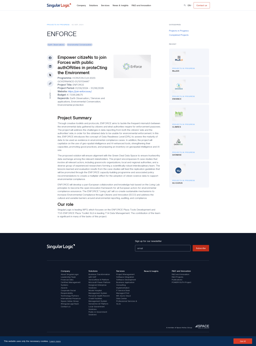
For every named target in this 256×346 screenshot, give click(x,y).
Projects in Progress (58, 25)
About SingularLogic (70, 274)
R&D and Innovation (180, 274)
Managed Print (122, 293)
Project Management (125, 274)
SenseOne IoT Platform (98, 304)
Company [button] (81, 5)
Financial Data (67, 279)
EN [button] (189, 5)
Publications (177, 279)
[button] (185, 5)
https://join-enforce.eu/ (80, 91)
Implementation (122, 288)
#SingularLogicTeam (70, 304)
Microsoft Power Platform (99, 282)
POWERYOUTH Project (181, 282)
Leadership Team (68, 277)
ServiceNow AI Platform (99, 279)
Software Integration (125, 277)
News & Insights (120, 5)
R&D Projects (177, 277)
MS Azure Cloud (123, 296)
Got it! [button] (243, 341)
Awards (64, 288)
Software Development (126, 279)
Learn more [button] (55, 341)
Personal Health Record (99, 296)
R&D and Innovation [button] (141, 5)
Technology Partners (70, 296)
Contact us (65, 306)
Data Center (121, 298)
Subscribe (201, 248)
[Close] (70, 14)
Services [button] (105, 5)
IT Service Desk (123, 290)
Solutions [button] (93, 5)
